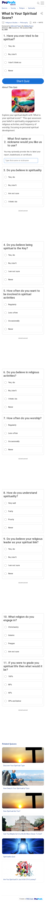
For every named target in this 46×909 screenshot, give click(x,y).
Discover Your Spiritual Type (14, 766)
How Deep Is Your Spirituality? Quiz (16, 788)
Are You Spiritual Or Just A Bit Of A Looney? (19, 879)
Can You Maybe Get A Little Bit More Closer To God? (22, 834)
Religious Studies (12, 22)
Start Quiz (23, 81)
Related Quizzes (9, 744)
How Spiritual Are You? (11, 811)
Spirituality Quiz (9, 857)
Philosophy (24, 22)
